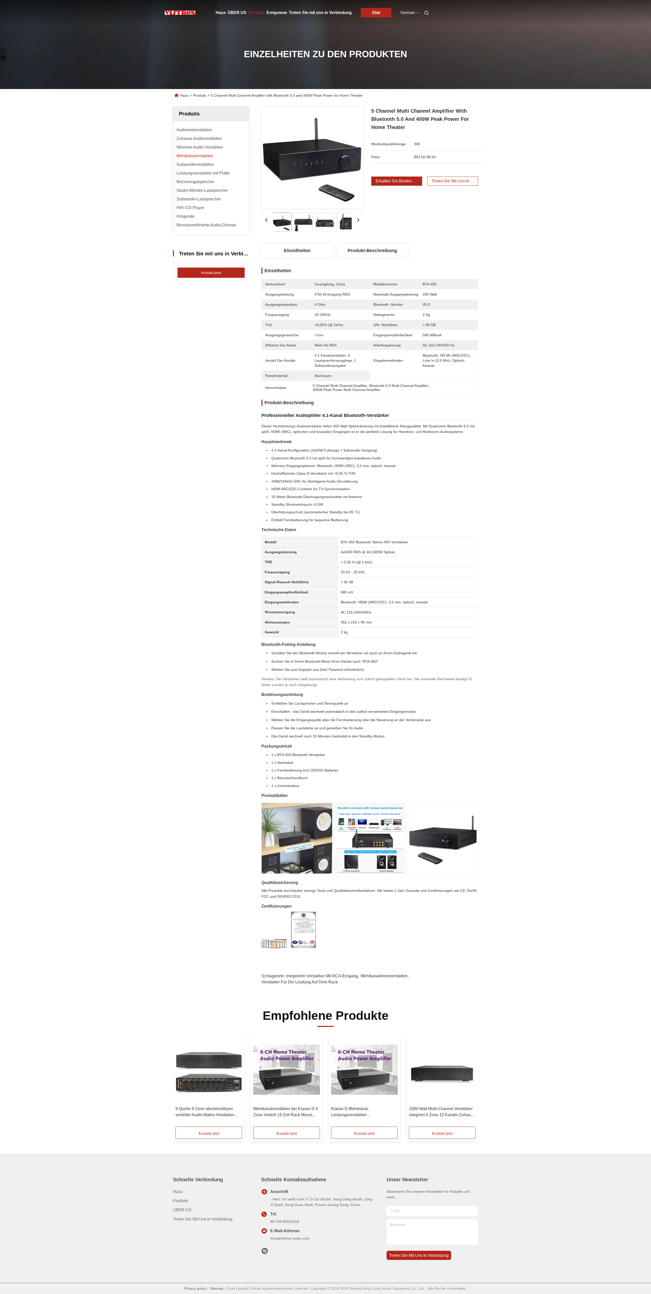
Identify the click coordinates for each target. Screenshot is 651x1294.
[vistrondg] (264, 1252)
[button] (182, 1081)
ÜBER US (237, 12)
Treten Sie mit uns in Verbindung (320, 12)
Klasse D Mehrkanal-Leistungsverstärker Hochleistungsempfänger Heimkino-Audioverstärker (363, 1112)
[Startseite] (180, 12)
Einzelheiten (297, 250)
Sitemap (216, 1288)
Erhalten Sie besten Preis (399, 181)
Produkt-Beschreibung (372, 250)
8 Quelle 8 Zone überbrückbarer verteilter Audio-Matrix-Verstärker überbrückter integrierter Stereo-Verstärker (204, 1112)
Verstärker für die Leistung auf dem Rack (299, 982)
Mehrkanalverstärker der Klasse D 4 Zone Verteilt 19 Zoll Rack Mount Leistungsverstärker (285, 1112)
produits (180, 1201)
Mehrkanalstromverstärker (384, 976)
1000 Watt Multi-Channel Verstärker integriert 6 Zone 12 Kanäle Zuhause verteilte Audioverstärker (442, 1112)
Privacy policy (195, 1288)
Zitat (376, 12)
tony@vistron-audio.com (289, 1238)
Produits (256, 12)
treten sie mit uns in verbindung (419, 1255)
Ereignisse (277, 12)
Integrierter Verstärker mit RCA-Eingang (322, 976)
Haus (221, 12)
